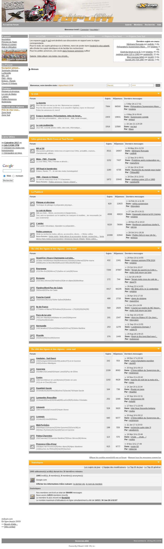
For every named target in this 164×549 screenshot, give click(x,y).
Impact (132, 119)
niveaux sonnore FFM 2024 (143, 260)
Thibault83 (134, 172)
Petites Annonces (9, 99)
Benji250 (66, 498)
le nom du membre (94, 484)
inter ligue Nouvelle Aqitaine (143, 408)
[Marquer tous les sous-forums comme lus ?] (32, 179)
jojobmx (154, 47)
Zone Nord (6, 112)
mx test (134, 126)
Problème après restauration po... (146, 160)
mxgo (131, 382)
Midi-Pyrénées (42, 425)
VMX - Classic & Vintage (47, 177)
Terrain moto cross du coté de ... (145, 279)
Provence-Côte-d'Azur (46, 444)
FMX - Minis (7, 78)
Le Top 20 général (152, 467)
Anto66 (132, 401)
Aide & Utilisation (9, 47)
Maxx (131, 129)
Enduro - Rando (9, 81)
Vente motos (53, 236)
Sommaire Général (10, 70)
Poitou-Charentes (44, 436)
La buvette (41, 103)
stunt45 (132, 363)
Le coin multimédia (44, 125)
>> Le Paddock (88, 36)
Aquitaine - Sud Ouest (46, 358)
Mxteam (35, 69)
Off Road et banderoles (46, 169)
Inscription (94, 29)
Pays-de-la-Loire (43, 315)
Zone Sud (6, 115)
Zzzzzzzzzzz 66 (137, 399)
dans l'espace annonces (73, 51)
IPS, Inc (92, 546)
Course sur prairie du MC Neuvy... (146, 308)
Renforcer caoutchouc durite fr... (146, 224)
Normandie (41, 326)
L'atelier (5, 97)
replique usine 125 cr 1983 (127, 54)
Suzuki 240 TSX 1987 (134, 60)
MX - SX (5, 76)
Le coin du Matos (9, 94)
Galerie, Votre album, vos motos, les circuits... (49, 56)
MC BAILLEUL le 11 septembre (144, 289)
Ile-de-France (42, 307)
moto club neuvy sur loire (141, 272)
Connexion (84, 29)
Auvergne (40, 369)
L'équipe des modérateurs (114, 467)
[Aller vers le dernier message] (125, 104)
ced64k (150, 44)
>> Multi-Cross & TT (64, 36)
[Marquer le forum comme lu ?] (32, 106)
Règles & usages (9, 44)
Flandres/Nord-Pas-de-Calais (49, 288)
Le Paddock (37, 192)
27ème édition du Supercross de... (146, 370)
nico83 (151, 57)
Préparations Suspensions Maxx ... (132, 47)
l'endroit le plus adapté (99, 46)
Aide (159, 25)
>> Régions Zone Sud (135, 36)
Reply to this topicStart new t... (144, 336)
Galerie (128, 25)
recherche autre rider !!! (141, 427)
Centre (39, 377)
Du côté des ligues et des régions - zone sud (53, 349)
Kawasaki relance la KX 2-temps (146, 214)
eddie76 (133, 330)
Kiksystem (135, 206)
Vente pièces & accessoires (70, 236)
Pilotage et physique (10, 91)
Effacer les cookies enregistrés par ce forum (108, 457)
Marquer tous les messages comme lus (144, 457)
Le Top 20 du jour (135, 467)
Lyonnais (40, 417)
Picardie (40, 335)
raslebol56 (148, 54)
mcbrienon (134, 339)
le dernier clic (79, 484)
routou (132, 411)
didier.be (133, 449)
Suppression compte (139, 117)
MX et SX (40, 148)
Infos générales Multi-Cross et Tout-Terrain (52, 139)
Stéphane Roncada (135, 44)
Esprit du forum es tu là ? (131, 52)
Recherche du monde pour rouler (146, 170)
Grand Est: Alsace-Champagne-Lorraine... (55, 258)
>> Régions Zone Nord (112, 36)
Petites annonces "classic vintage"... (63, 182)
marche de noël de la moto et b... (145, 380)
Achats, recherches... (90, 236)
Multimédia (6, 102)
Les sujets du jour (92, 467)
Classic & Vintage (9, 83)
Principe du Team (9, 42)
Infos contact (9, 527)
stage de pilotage (138, 298)
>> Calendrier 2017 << (12, 143)
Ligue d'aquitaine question (142, 361)
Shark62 (133, 392)
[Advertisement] (14, 126)
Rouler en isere (137, 389)
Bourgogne (41, 269)
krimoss (134, 238)
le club (34, 94)
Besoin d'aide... (11, 524)
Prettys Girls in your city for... (144, 235)
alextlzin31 (134, 430)
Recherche (150, 25)
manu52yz (134, 163)
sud (49, 40)
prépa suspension (140, 204)
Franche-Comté (43, 297)
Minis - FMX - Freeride (46, 159)
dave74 (133, 282)
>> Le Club (40, 36)
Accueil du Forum (11, 25)
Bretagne (40, 278)
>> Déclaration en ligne (12, 153)
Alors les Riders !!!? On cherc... (144, 317)
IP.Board (80, 546)
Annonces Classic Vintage (74, 239)
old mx (151, 60)
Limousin (40, 407)
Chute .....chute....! (138, 437)
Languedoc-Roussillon (46, 398)
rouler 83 (135, 446)
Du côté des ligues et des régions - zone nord (54, 249)
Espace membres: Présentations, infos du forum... (59, 116)
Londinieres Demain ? (141, 327)
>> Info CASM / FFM (10, 145)
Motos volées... (92, 239)
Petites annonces (44, 232)
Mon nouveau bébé (135, 57)
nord (43, 40)
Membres (138, 25)
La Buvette (6, 73)
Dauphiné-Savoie (44, 388)
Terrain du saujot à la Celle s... (144, 270)
